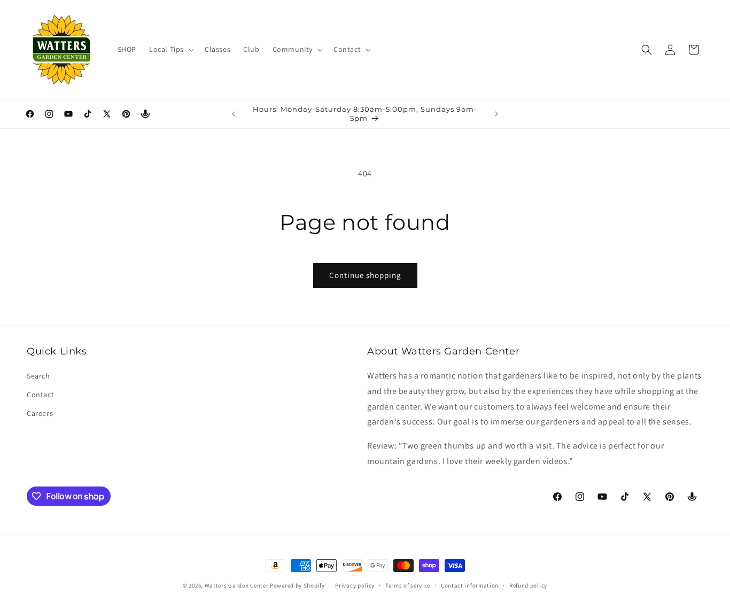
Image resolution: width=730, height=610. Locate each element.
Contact (40, 394)
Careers (40, 413)
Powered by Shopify (297, 585)
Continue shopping (365, 275)
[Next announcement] (496, 114)
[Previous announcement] (233, 114)
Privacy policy (355, 585)
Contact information (470, 585)
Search (38, 376)
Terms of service (407, 585)
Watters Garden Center (237, 585)
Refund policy (528, 585)
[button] (170, 49)
